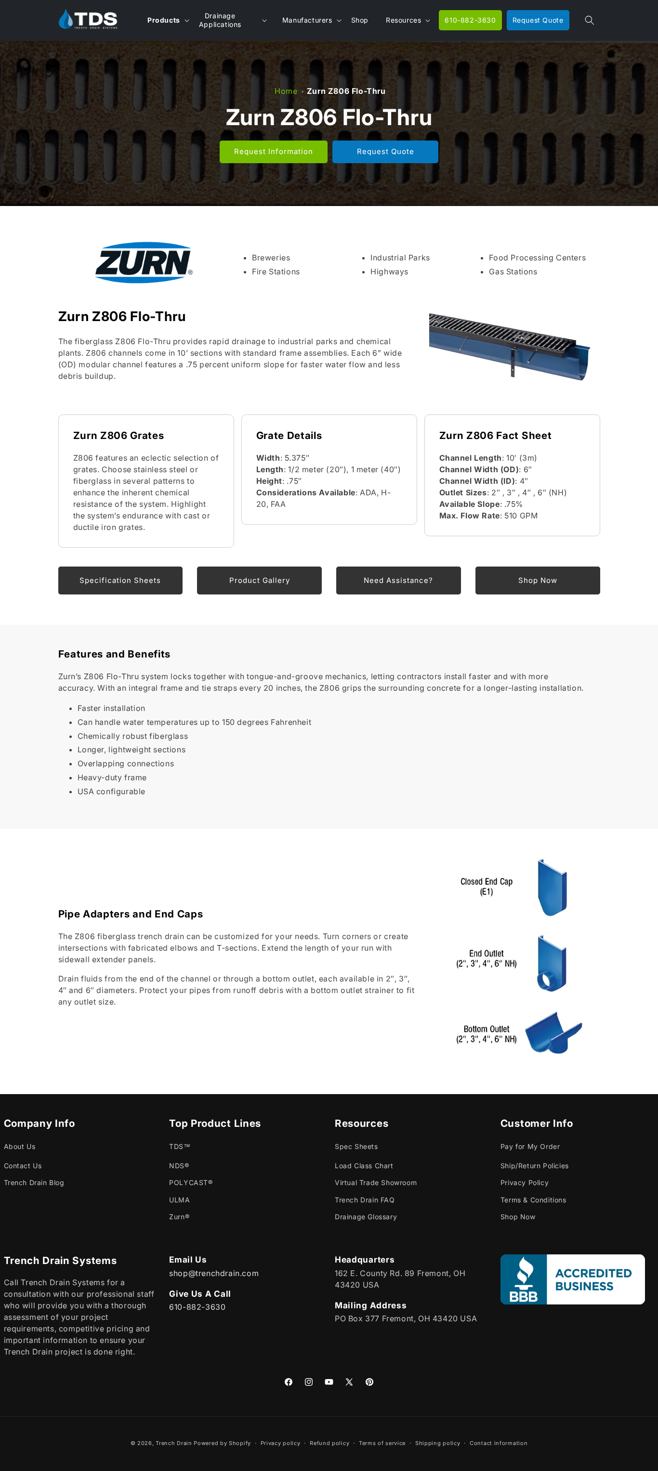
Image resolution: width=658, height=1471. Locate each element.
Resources (403, 20)
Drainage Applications (220, 20)
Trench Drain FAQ (365, 1200)
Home (286, 91)
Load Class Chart (364, 1166)
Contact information (498, 1442)
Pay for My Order (530, 1147)
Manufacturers (307, 20)
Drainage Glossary (366, 1217)
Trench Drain (174, 1443)
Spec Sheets (356, 1147)
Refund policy (329, 1442)
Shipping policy (438, 1442)
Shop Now (518, 1217)
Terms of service (382, 1442)
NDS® (179, 1166)
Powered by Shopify (222, 1443)
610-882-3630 (197, 1307)
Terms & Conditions (533, 1200)
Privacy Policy (524, 1183)
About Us (20, 1147)
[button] (589, 20)
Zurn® (179, 1217)
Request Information (273, 151)
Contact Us (23, 1166)
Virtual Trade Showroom (376, 1183)
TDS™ (179, 1147)
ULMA (179, 1200)
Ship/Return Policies (534, 1166)
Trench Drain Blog (34, 1183)
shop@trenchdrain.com (214, 1272)
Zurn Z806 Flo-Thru (346, 91)
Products (163, 20)
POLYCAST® (190, 1183)
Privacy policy (281, 1442)
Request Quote (385, 151)
